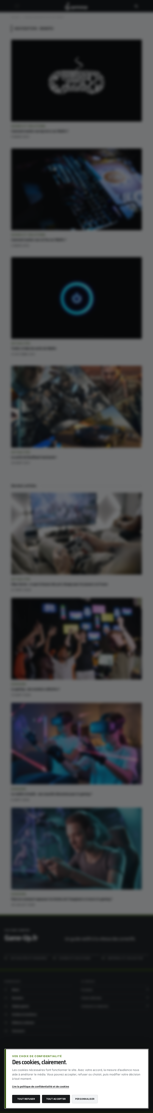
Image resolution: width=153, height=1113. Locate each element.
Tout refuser (26, 1098)
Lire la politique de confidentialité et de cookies (40, 1086)
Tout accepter (56, 1098)
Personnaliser (84, 1098)
